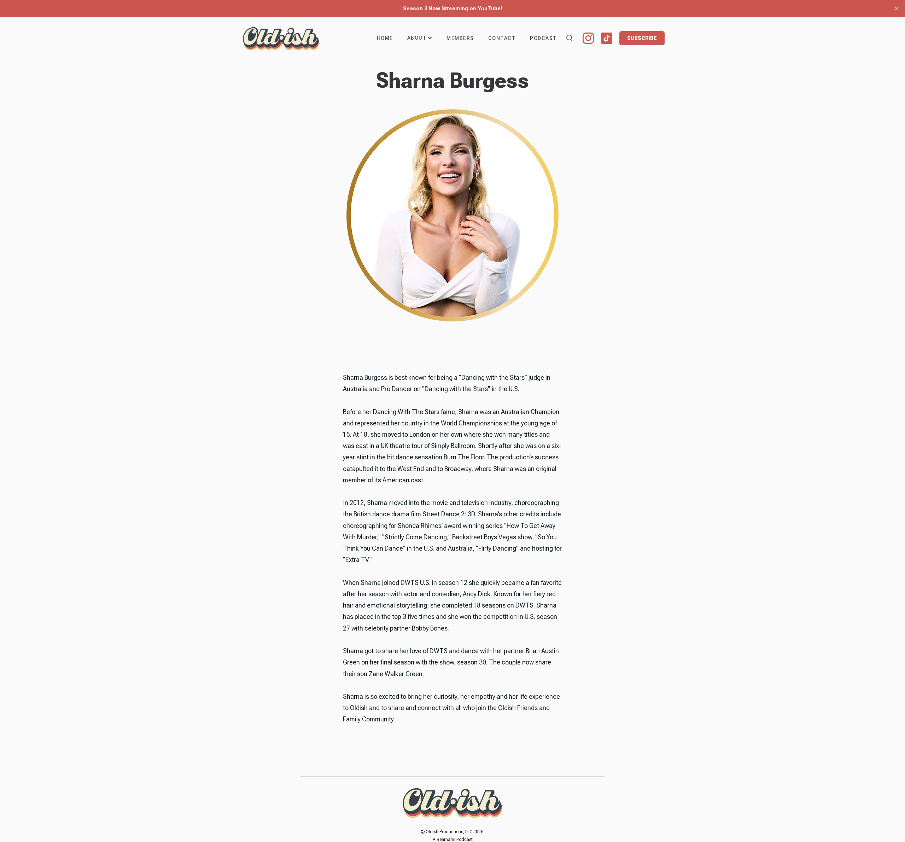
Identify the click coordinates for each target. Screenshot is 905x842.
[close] (896, 8)
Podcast (543, 38)
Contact (502, 38)
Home (385, 38)
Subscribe (642, 38)
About (417, 38)
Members (460, 38)
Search (569, 37)
